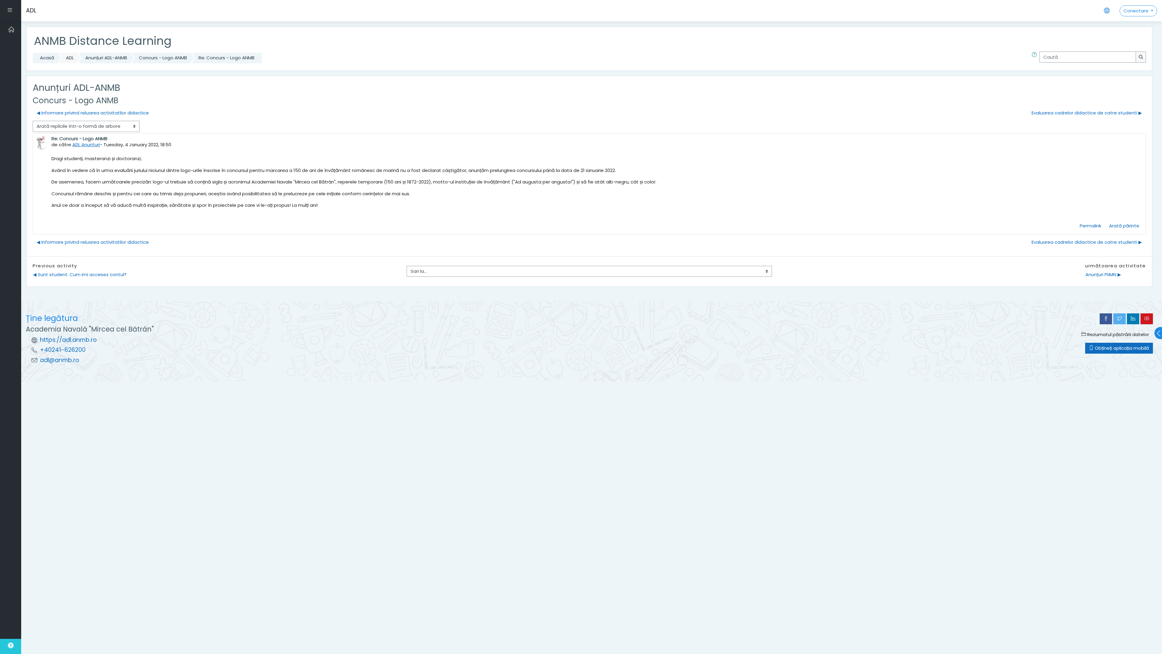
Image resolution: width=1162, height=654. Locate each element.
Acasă (47, 57)
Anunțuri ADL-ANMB (106, 57)
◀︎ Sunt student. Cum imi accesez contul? (79, 274)
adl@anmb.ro (59, 360)
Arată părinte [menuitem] (1124, 226)
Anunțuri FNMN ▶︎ (1103, 274)
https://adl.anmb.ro (68, 340)
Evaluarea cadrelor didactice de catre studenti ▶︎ (1087, 113)
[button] (1035, 57)
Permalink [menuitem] (1090, 226)
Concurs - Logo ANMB (163, 57)
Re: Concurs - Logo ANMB (226, 57)
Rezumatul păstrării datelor (1117, 334)
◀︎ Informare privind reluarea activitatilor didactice (93, 113)
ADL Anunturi (86, 144)
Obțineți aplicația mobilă (1121, 348)
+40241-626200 (63, 350)
